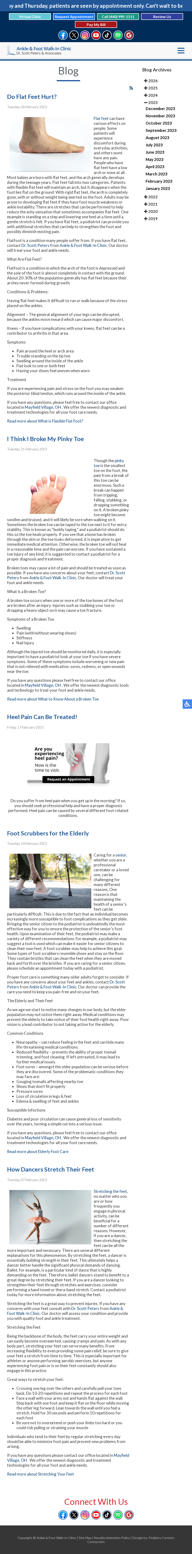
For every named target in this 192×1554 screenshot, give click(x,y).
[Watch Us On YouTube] (96, 37)
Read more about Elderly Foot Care (37, 1151)
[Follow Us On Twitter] (74, 37)
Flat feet (101, 118)
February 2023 (159, 181)
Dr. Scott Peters (35, 245)
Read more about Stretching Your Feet (40, 1474)
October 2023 (159, 123)
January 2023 (158, 188)
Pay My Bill (96, 24)
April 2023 (155, 166)
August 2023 (157, 137)
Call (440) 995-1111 (118, 16)
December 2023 (160, 108)
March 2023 (156, 173)
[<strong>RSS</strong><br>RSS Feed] (131, 88)
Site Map (85, 1538)
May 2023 (154, 159)
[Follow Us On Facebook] (63, 37)
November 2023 (160, 115)
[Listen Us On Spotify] (118, 37)
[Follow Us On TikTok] (107, 37)
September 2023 (161, 130)
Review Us (162, 16)
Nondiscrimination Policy (112, 1538)
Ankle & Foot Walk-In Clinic (83, 245)
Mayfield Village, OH (43, 407)
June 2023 (155, 152)
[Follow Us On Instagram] (85, 37)
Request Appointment (74, 16)
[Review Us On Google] (129, 37)
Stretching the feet (110, 1191)
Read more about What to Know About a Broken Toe (53, 699)
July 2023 (154, 144)
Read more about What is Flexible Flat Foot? (45, 421)
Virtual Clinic (30, 16)
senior (120, 855)
